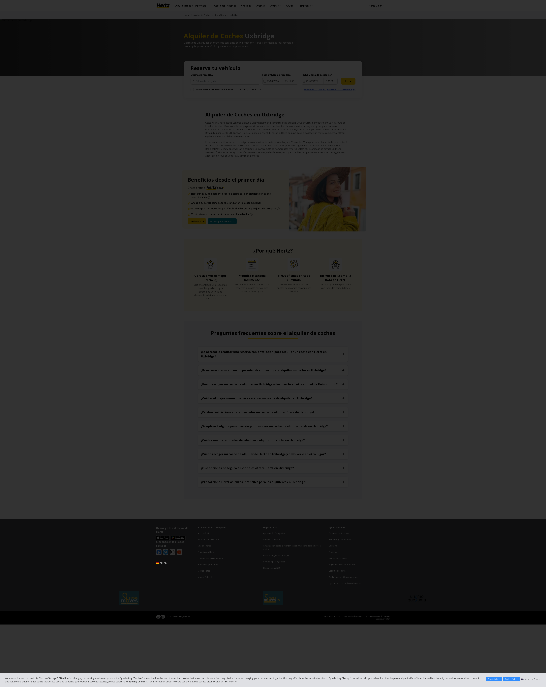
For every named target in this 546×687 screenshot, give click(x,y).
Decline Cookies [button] (511, 679)
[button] (530, 679)
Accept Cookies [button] (493, 679)
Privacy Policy (230, 681)
